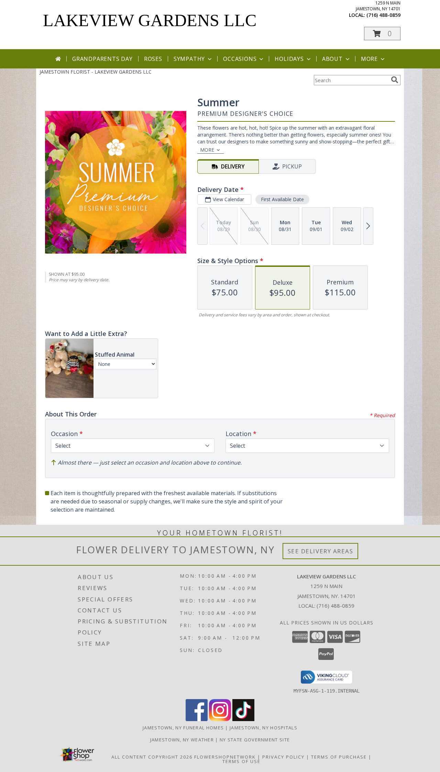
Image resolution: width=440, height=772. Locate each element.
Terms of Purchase (339, 757)
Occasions (239, 59)
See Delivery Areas (320, 551)
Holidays (289, 59)
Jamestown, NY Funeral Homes (183, 728)
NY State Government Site (255, 740)
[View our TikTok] (243, 719)
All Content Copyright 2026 (151, 757)
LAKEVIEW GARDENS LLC (149, 20)
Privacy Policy (283, 757)
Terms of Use (241, 761)
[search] (394, 80)
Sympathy (189, 59)
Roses (153, 59)
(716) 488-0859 (383, 15)
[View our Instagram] (220, 719)
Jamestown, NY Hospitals (263, 728)
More (369, 59)
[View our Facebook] (197, 719)
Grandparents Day (102, 59)
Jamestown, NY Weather (182, 740)
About (332, 59)
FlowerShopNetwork (225, 757)
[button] (382, 33)
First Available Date (282, 199)
